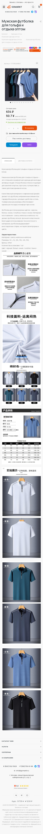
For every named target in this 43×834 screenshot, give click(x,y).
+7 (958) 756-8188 (24, 12)
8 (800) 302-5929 (11, 12)
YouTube (27, 795)
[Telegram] (13, 145)
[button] (10, 102)
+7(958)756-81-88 (26, 766)
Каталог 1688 (7, 741)
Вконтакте (16, 795)
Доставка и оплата (25, 161)
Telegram (32, 12)
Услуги (5, 747)
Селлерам (6, 752)
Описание (8, 161)
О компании (7, 758)
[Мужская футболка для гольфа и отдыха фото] (21, 84)
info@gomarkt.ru (22, 770)
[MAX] (29, 145)
